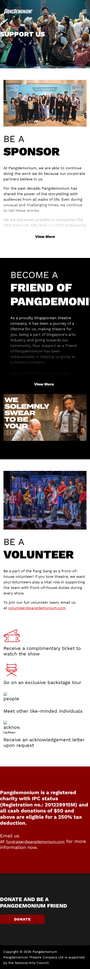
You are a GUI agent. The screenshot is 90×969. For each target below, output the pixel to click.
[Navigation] (84, 11)
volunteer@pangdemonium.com (37, 608)
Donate (22, 919)
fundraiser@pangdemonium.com (35, 841)
